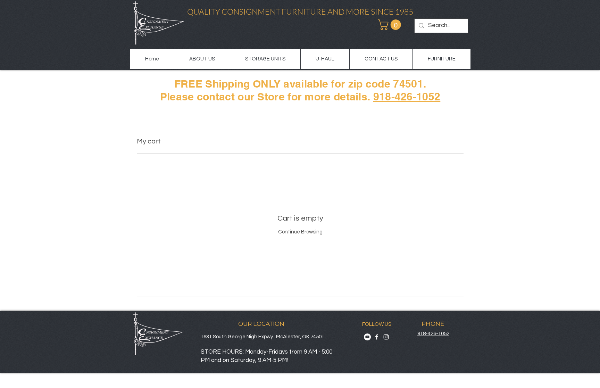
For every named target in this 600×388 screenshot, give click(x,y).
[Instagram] (386, 336)
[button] (390, 24)
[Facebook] (376, 336)
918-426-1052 (407, 96)
